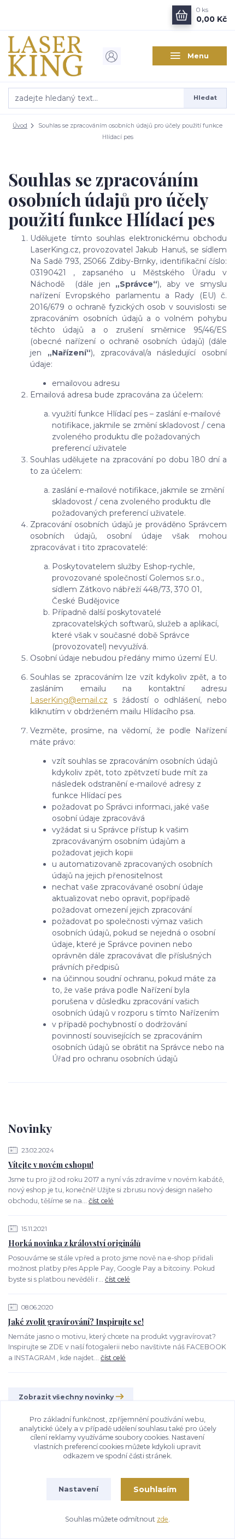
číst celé (101, 1201)
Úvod (20, 125)
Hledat (205, 97)
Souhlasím (155, 1489)
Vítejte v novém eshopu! (50, 1165)
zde (162, 1519)
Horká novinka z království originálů (74, 1243)
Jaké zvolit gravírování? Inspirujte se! (76, 1322)
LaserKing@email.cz (69, 700)
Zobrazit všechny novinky (66, 1397)
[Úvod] (45, 56)
